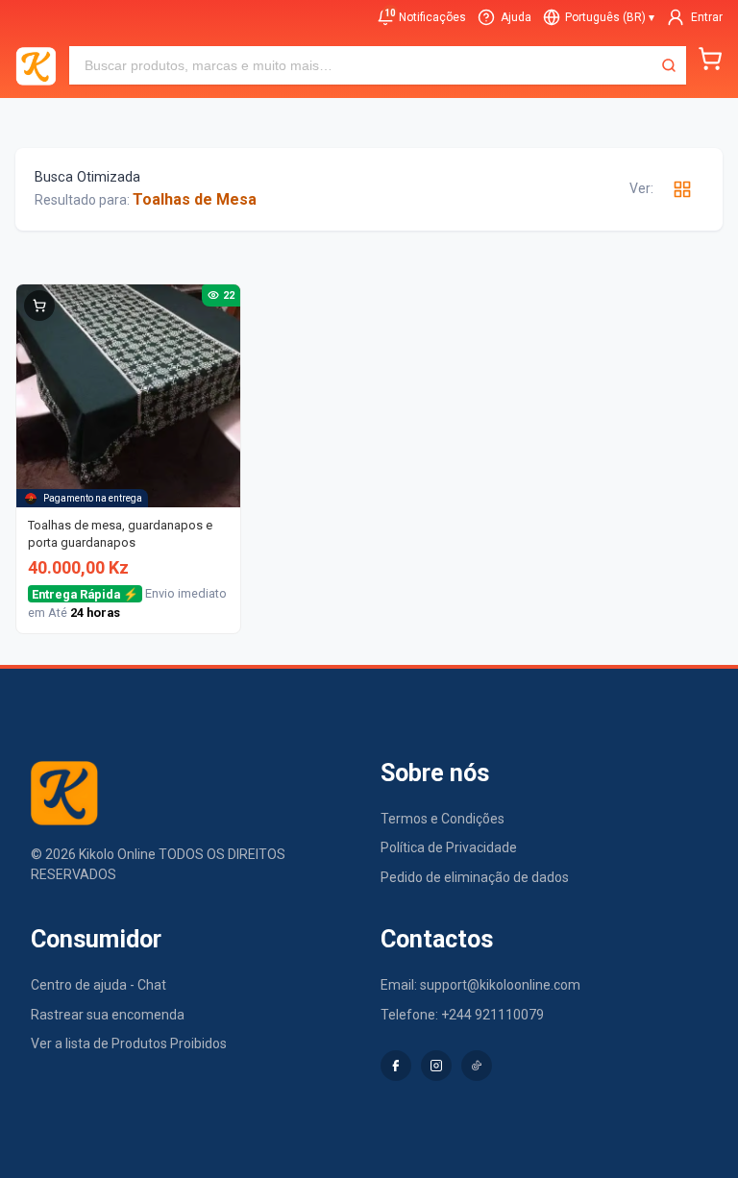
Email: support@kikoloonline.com (480, 985)
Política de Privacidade (449, 847)
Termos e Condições (442, 818)
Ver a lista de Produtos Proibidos (129, 1043)
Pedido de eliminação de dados (475, 877)
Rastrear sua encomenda (107, 1014)
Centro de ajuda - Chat (98, 985)
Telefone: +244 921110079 (462, 1014)
